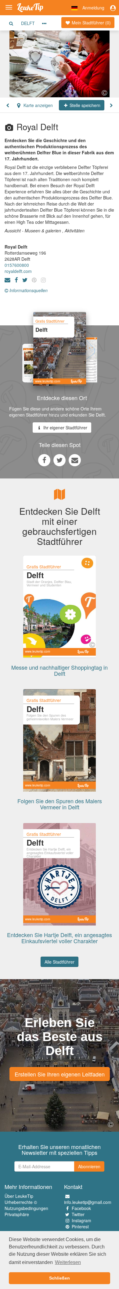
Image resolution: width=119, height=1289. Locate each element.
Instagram (81, 1220)
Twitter (78, 1214)
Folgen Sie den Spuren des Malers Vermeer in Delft (59, 804)
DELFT (28, 23)
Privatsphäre (17, 1214)
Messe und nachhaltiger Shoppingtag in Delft (59, 670)
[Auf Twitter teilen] (59, 460)
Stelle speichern (84, 105)
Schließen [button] (59, 1278)
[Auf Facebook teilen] (44, 460)
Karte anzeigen (37, 105)
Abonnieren (89, 1166)
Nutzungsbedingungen (26, 1208)
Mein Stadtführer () (90, 23)
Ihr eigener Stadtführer (64, 427)
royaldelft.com (18, 271)
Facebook (81, 1208)
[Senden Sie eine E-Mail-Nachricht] (75, 460)
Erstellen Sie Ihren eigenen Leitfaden (60, 1074)
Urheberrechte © (21, 1202)
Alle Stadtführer (59, 962)
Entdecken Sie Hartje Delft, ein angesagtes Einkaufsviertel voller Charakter (59, 938)
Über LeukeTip (19, 1196)
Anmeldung (93, 8)
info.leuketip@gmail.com (87, 1202)
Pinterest (80, 1226)
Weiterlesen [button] (68, 1262)
